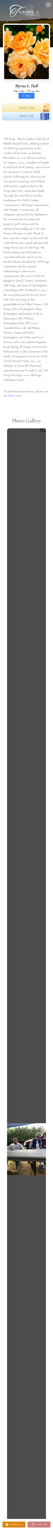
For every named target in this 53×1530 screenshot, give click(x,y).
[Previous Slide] (10, 1149)
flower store (15, 395)
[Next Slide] (42, 1149)
